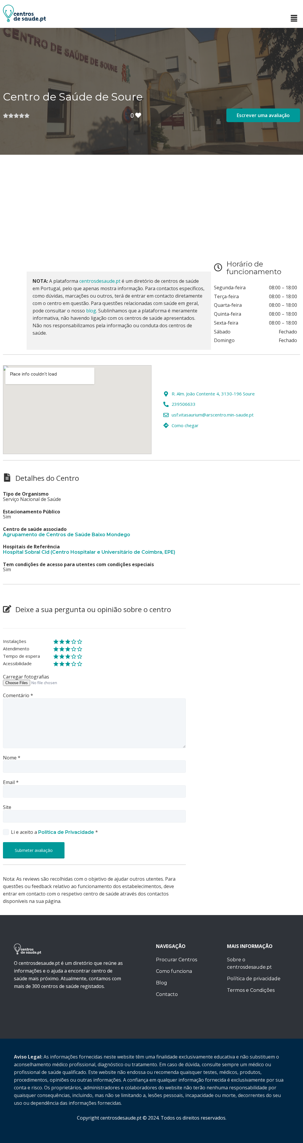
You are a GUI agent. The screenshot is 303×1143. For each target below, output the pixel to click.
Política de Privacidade (66, 832)
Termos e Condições (251, 990)
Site (7, 807)
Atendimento (16, 649)
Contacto (167, 994)
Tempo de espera (21, 656)
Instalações (14, 641)
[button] (294, 18)
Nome (11, 758)
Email (11, 782)
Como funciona (174, 971)
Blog (161, 983)
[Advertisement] (151, 199)
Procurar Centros (176, 959)
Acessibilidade (17, 663)
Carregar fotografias (26, 677)
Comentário (18, 695)
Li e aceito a (54, 832)
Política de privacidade (254, 978)
